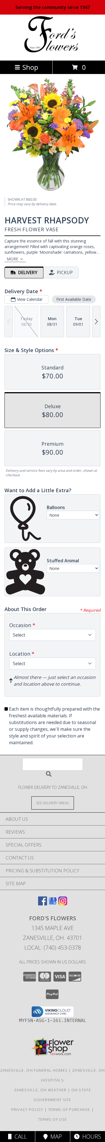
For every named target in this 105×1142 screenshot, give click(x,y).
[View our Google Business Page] (52, 903)
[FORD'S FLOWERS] (52, 52)
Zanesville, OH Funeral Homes (33, 1070)
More (12, 259)
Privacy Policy (27, 1109)
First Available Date (73, 299)
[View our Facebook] (42, 903)
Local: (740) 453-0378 (52, 947)
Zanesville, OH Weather (40, 1089)
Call (19, 1136)
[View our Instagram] (62, 903)
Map (55, 1136)
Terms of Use (52, 1119)
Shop (30, 67)
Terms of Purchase (69, 1109)
